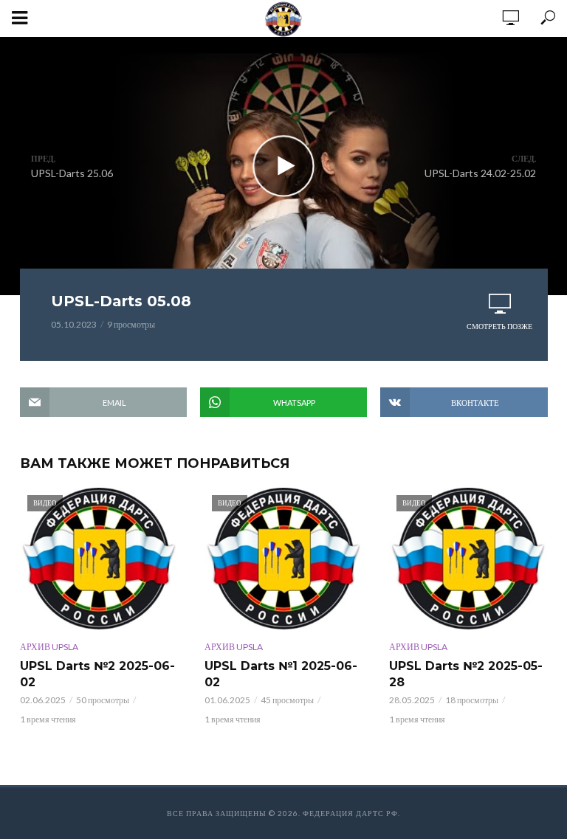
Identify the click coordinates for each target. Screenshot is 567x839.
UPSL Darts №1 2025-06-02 (281, 674)
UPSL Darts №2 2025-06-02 (97, 674)
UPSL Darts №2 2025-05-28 (466, 674)
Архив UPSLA (49, 646)
